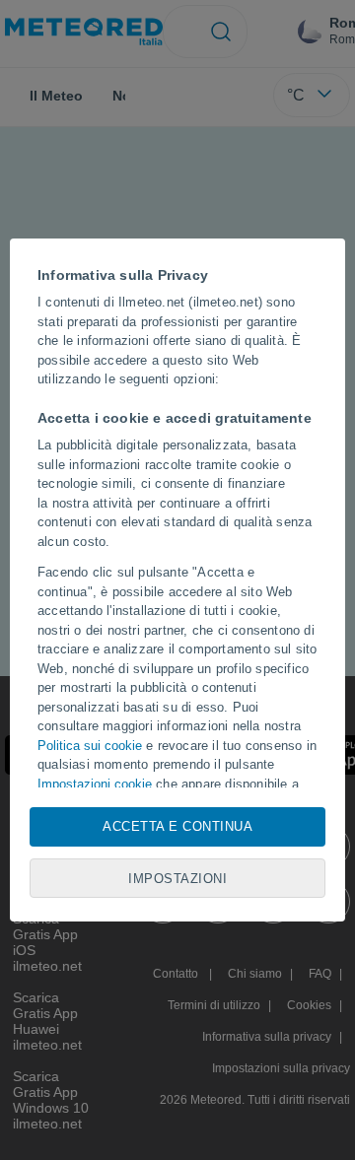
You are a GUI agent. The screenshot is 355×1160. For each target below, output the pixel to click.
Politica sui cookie (89, 745)
